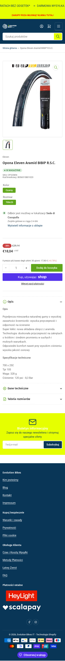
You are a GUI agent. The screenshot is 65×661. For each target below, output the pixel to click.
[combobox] (32, 36)
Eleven (6, 157)
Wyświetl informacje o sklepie (25, 225)
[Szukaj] (58, 36)
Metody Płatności (13, 560)
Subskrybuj (52, 444)
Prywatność (9, 527)
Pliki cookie (9, 535)
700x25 (9, 202)
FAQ (5, 575)
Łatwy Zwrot (10, 567)
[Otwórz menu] (58, 26)
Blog (5, 487)
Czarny (9, 190)
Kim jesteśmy (10, 479)
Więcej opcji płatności (32, 283)
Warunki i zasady (12, 520)
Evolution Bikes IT (25, 634)
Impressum (9, 502)
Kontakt (7, 495)
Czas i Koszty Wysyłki (15, 552)
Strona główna (10, 48)
